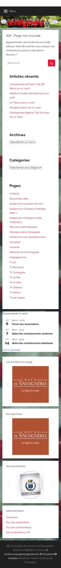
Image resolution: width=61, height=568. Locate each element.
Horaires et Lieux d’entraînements (27, 237)
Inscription (15, 242)
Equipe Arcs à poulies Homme (26, 203)
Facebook (48, 554)
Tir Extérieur (16, 287)
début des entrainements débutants (32, 343)
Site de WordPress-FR (18, 532)
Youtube (12, 558)
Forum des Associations (25, 324)
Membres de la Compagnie (24, 252)
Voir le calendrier (11, 350)
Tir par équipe (17, 297)
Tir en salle (15, 282)
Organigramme (17, 257)
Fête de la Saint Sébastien (23, 227)
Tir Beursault (16, 267)
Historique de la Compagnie (24, 232)
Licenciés (14, 247)
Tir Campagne (17, 272)
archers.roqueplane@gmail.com (21, 554)
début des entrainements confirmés (32, 333)
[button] (8, 384)
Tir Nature (14, 292)
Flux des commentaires (19, 527)
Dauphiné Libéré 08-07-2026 (25, 107)
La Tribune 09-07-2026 (22, 102)
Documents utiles (19, 198)
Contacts (14, 193)
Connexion (11, 517)
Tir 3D (12, 262)
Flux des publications (17, 522)
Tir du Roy (15, 277)
